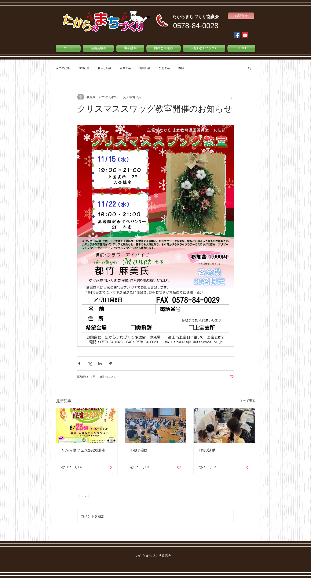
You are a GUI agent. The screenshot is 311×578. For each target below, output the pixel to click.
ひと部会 (164, 68)
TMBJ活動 (138, 450)
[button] (250, 68)
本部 (181, 68)
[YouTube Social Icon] (245, 35)
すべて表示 (247, 400)
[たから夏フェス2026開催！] (86, 425)
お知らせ (83, 68)
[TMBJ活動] (155, 425)
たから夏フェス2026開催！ (85, 450)
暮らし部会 (104, 68)
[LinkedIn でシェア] (100, 364)
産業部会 (125, 68)
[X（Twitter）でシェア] (90, 364)
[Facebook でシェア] (79, 364)
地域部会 (144, 68)
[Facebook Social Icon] (237, 35)
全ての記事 (63, 68)
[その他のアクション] (231, 97)
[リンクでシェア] (110, 364)
